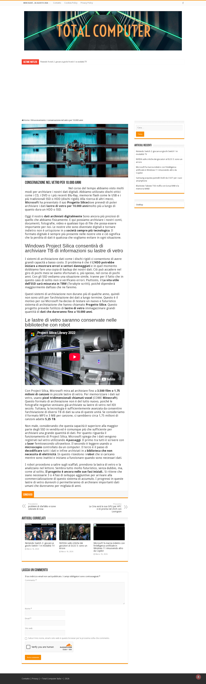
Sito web (29, 628)
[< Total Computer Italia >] (103, 30)
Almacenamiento (38, 120)
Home (26, 120)
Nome (28, 609)
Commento (31, 580)
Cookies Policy (70, 3)
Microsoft (32, 202)
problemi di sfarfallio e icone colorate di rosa (42, 506)
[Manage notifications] (198, 676)
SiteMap (139, 205)
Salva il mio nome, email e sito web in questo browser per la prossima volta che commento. (69, 638)
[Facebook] (183, 3)
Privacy (35, 679)
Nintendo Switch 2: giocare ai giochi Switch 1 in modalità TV (63, 62)
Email (28, 618)
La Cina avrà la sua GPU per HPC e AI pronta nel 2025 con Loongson (105, 508)
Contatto (57, 3)
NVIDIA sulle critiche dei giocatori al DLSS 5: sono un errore (73, 546)
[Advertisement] (103, 89)
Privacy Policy (87, 3)
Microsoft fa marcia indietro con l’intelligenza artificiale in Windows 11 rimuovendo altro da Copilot (109, 547)
